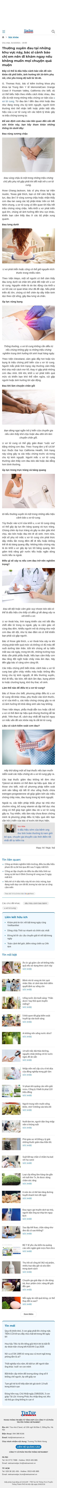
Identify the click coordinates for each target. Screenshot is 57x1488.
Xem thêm (28, 1314)
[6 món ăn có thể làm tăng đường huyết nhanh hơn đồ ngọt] (11, 1197)
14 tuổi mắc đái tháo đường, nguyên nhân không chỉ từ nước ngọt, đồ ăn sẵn (38, 1054)
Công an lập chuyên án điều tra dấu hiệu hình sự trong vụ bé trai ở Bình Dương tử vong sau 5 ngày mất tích (28, 874)
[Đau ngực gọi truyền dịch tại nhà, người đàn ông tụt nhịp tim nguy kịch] (11, 1214)
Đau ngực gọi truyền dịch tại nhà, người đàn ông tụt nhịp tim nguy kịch (38, 1213)
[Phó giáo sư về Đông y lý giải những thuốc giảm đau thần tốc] (11, 1144)
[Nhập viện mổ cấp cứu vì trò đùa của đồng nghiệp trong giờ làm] (11, 1073)
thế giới (21, 943)
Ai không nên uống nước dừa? (37, 1033)
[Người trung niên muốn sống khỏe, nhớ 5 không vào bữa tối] (11, 1108)
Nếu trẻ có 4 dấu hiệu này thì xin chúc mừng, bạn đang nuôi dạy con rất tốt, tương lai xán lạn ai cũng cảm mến (28, 884)
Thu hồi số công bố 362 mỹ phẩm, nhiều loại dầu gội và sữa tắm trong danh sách (38, 1266)
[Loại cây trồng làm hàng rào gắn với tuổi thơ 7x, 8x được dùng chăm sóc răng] (11, 1179)
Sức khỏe (13, 37)
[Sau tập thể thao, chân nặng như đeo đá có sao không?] (11, 1232)
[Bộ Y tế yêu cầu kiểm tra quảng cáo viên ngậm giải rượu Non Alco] (11, 1250)
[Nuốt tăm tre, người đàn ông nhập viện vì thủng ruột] (11, 1126)
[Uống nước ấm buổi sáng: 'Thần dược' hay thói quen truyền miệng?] (11, 1003)
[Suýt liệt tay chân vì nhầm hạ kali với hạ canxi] (11, 1162)
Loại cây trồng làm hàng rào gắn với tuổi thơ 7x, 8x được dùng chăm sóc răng (38, 1177)
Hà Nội (5, 1457)
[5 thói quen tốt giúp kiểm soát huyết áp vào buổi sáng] (11, 1020)
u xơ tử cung (10, 908)
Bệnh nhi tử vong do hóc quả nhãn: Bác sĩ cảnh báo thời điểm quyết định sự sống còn (38, 983)
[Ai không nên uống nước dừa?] (11, 1038)
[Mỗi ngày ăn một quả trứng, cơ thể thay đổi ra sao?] (11, 1303)
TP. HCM (6, 1468)
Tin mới (10, 1325)
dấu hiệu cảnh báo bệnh (36, 903)
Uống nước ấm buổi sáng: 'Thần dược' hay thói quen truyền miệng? (38, 1001)
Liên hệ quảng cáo (28, 1447)
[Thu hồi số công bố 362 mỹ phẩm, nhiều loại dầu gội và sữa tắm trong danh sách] (11, 1267)
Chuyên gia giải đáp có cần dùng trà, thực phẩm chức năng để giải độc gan (38, 1283)
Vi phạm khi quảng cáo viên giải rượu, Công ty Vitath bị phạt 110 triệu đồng (38, 1089)
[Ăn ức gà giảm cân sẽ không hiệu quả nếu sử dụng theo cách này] (11, 967)
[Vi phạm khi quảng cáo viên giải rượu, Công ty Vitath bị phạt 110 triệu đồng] (11, 1091)
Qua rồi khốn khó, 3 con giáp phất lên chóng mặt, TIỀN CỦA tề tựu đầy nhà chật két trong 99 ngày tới (28, 1334)
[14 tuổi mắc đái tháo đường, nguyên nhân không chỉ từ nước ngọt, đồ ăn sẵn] (11, 1056)
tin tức (20, 922)
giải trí (37, 935)
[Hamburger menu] (3, 31)
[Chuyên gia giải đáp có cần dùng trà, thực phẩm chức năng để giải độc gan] (11, 1285)
